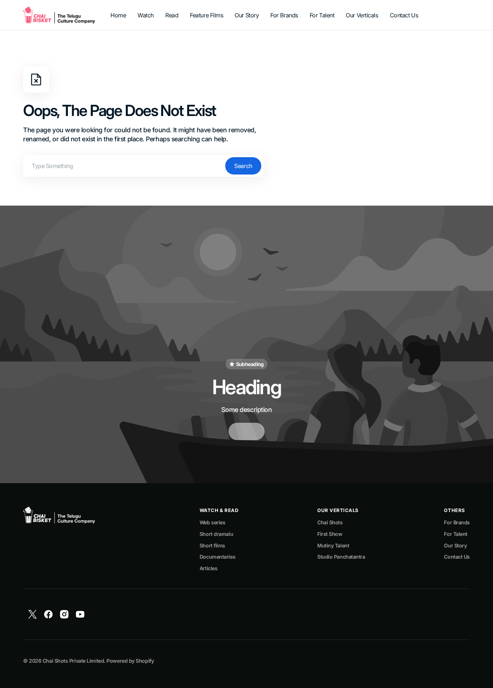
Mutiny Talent (333, 545)
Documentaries (217, 557)
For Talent (455, 534)
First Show (330, 534)
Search (243, 165)
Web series (213, 522)
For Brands (457, 522)
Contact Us (457, 557)
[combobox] (143, 166)
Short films (212, 545)
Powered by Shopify (130, 661)
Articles (208, 568)
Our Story (455, 545)
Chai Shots (330, 522)
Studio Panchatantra (341, 557)
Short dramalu (216, 534)
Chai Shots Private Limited (73, 661)
